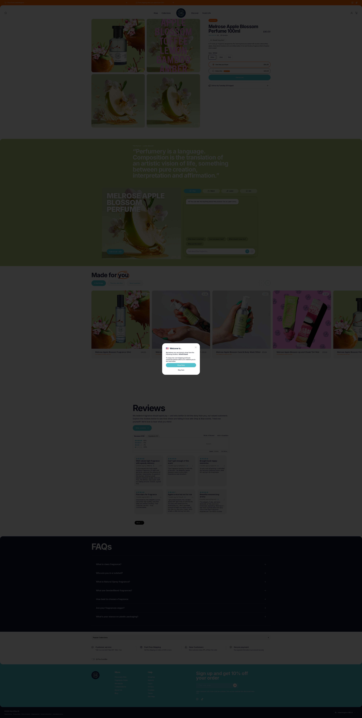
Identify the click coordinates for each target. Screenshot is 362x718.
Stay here (181, 370)
